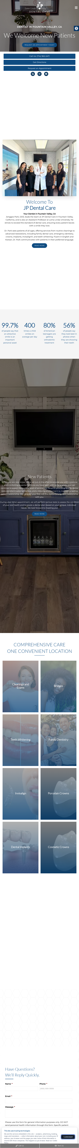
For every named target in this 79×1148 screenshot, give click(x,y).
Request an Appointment (39, 68)
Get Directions (39, 62)
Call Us (21, 1146)
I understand (68, 1137)
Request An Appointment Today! (39, 45)
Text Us (60, 1146)
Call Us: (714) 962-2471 (39, 56)
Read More (39, 245)
